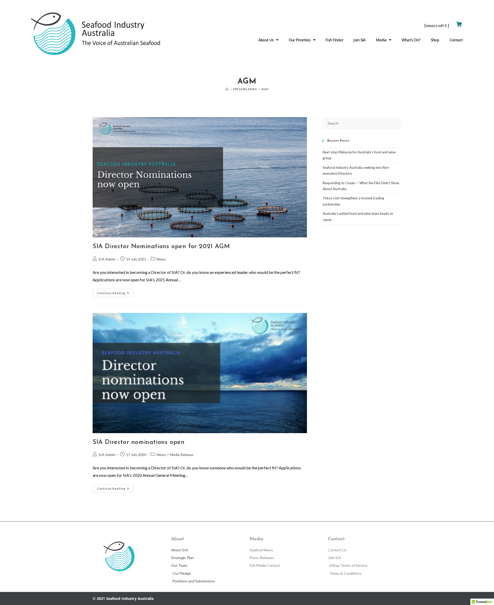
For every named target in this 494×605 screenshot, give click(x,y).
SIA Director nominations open (138, 442)
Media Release (181, 454)
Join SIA (359, 39)
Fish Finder (334, 39)
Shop (435, 39)
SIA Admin (107, 259)
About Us (266, 39)
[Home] (226, 89)
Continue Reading (115, 292)
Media (381, 39)
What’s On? (411, 39)
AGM (265, 89)
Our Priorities (300, 39)
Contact (456, 39)
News (161, 259)
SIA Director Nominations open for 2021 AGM (161, 247)
